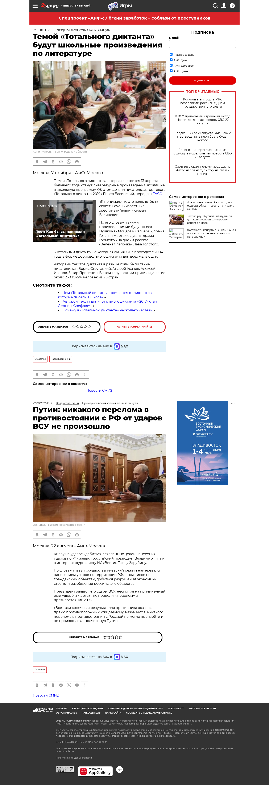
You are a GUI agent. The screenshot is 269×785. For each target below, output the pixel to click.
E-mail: (174, 38)
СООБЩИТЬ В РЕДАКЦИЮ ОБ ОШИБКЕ (149, 712)
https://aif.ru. (68, 751)
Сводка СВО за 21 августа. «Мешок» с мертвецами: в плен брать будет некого (202, 136)
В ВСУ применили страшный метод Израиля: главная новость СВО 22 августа (202, 120)
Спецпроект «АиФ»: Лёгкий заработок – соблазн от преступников (134, 18)
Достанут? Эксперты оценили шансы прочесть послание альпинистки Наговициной (211, 233)
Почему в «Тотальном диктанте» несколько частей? (108, 310)
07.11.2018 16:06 (42, 30)
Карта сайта (113, 712)
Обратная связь (66, 712)
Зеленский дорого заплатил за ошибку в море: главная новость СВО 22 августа (203, 153)
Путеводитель (91, 712)
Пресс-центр (176, 708)
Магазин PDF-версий (202, 708)
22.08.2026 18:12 (43, 403)
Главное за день (184, 54)
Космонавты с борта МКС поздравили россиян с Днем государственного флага (202, 103)
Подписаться (202, 80)
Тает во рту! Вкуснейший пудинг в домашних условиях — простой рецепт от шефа (209, 219)
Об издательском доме (88, 708)
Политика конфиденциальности (74, 757)
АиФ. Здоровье (184, 65)
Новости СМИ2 (99, 390)
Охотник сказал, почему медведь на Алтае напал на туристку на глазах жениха (202, 170)
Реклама (61, 708)
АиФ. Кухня (181, 71)
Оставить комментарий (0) (134, 326)
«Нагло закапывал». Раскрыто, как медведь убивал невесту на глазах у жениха (210, 206)
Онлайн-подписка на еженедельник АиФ (135, 708)
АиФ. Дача (180, 60)
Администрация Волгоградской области (60, 151)
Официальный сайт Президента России (59, 524)
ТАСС (157, 194)
